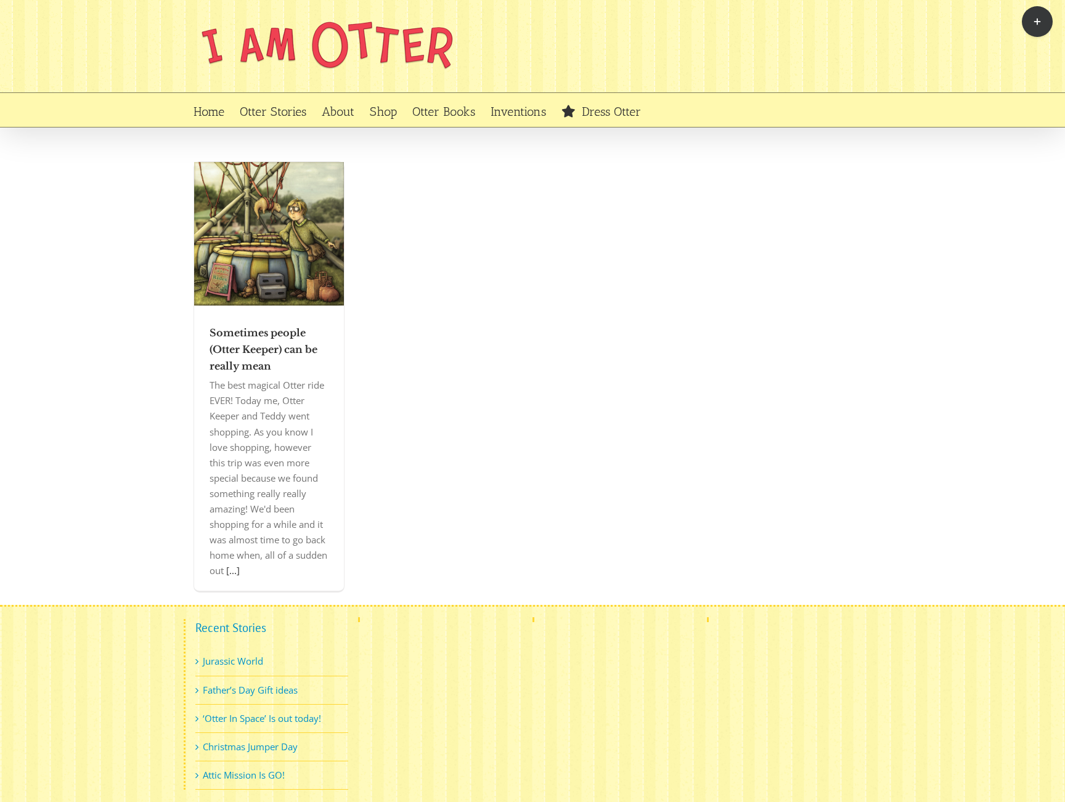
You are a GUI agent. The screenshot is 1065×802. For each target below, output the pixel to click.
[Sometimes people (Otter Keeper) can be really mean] (269, 234)
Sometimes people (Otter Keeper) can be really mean (263, 349)
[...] (233, 570)
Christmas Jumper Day (250, 746)
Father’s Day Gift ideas (250, 690)
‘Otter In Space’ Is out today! (262, 718)
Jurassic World (233, 661)
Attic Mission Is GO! (244, 775)
